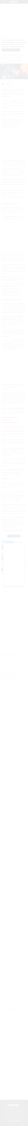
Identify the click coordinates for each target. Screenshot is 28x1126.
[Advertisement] (14, 565)
